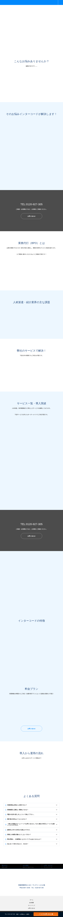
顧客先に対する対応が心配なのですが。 (19, 829)
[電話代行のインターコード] (31, 2)
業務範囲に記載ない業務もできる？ (17, 809)
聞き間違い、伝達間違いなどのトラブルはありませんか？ (24, 839)
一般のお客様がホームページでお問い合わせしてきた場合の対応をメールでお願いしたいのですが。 (31, 824)
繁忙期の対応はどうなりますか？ (17, 819)
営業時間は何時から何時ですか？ (17, 805)
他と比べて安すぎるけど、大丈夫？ (17, 844)
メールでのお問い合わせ (45, 914)
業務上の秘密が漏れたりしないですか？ (19, 834)
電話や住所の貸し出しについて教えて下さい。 (21, 814)
